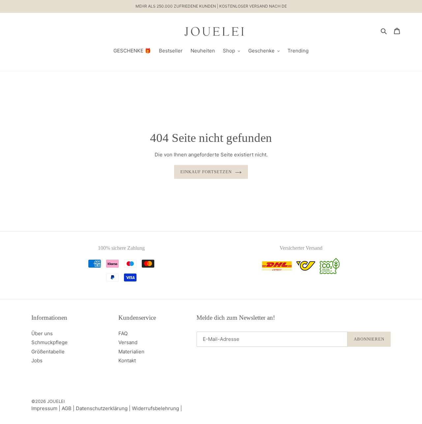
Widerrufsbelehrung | (157, 408)
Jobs (37, 360)
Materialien (131, 351)
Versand (127, 342)
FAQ (123, 333)
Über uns (42, 333)
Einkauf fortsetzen (206, 171)
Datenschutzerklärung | (104, 408)
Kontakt (127, 360)
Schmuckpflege (49, 342)
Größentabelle (48, 351)
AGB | (69, 408)
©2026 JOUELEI (48, 401)
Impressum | (46, 408)
